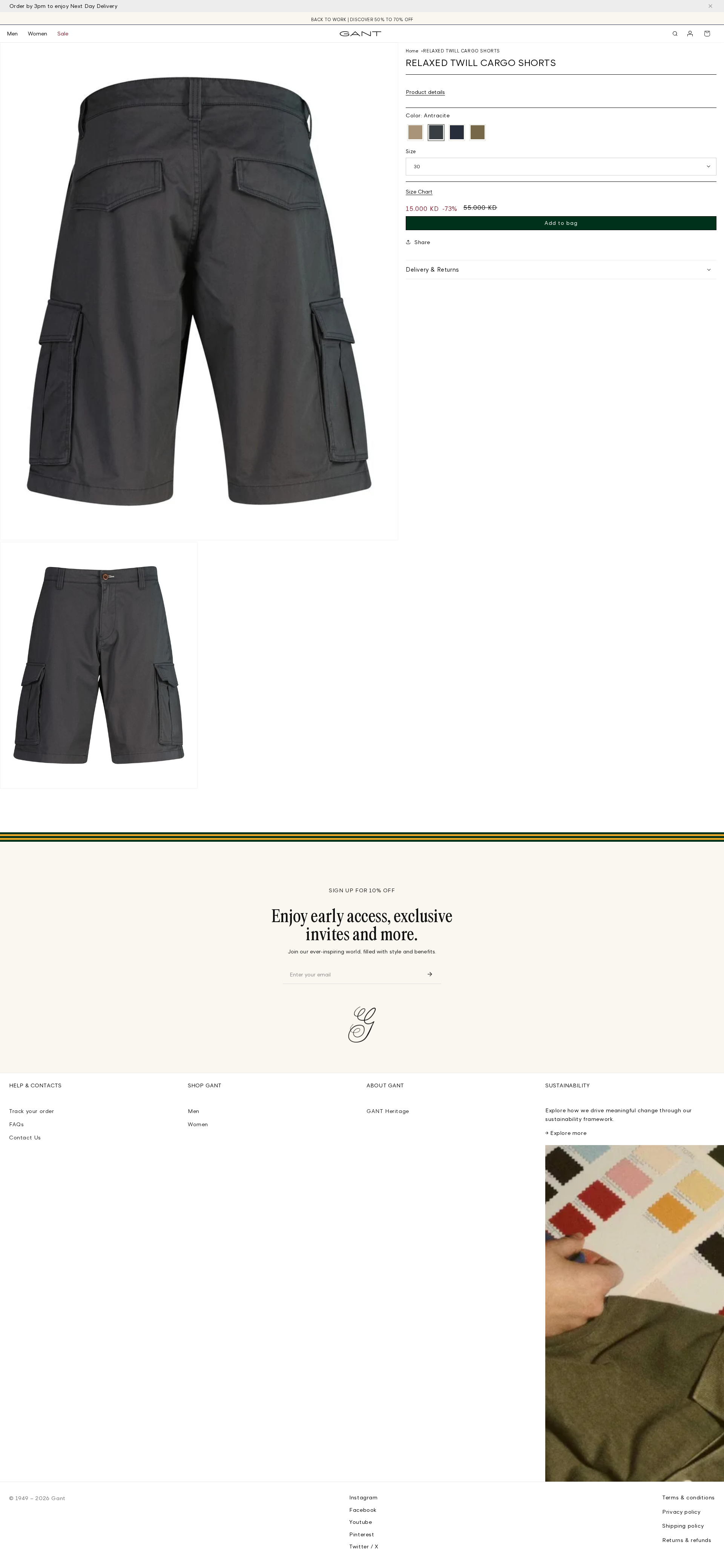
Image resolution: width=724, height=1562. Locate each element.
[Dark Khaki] (415, 132)
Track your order (31, 1111)
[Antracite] (436, 132)
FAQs (16, 1124)
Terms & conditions (688, 1497)
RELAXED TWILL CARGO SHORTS (461, 51)
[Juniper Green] (477, 132)
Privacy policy (681, 1511)
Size (411, 151)
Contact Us (25, 1137)
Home (412, 51)
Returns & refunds (686, 1540)
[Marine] (456, 132)
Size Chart (419, 191)
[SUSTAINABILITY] (634, 1313)
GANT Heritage (388, 1111)
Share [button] (422, 241)
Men (193, 1111)
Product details (425, 91)
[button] (17, 33)
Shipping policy (683, 1525)
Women (198, 1124)
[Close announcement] (710, 6)
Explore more (568, 1133)
